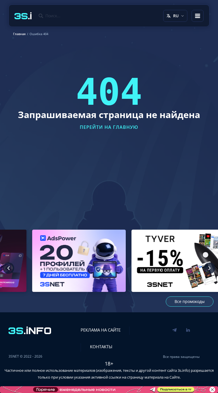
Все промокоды (190, 301)
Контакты (101, 346)
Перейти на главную (109, 127)
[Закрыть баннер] (212, 389)
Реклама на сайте (101, 330)
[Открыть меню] (198, 16)
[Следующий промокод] (209, 268)
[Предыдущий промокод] (8, 268)
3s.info (183, 370)
